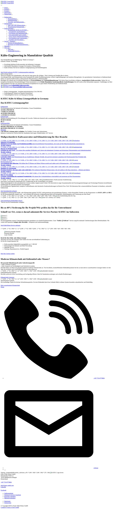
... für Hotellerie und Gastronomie (17, 38)
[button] (51, 468)
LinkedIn (3, 487)
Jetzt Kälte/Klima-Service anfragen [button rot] (10, 225)
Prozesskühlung (12, 19)
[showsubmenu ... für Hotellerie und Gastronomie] (27, 38)
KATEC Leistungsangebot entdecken (23, 72)
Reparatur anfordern (10, 496)
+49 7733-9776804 (6, 482)
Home (6, 7)
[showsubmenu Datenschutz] (12, 14)
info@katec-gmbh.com (7, 485)
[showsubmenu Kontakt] (9, 11)
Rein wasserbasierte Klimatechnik (10, 285)
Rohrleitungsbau (12, 20)
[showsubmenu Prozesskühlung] (17, 19)
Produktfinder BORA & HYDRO (17, 30)
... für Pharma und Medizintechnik (17, 33)
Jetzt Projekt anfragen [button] (7, 72)
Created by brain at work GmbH (10, 507)
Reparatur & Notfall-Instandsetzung (18, 44)
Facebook (3, 490)
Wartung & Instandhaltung (15, 43)
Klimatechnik (8, 23)
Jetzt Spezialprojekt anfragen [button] (9, 191)
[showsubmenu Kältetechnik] (12, 17)
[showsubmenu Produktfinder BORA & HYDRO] (27, 30)
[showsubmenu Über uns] (10, 48)
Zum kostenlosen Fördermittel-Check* (12, 200)
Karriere (6, 9)
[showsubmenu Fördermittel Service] (20, 51)
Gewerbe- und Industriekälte (16, 22)
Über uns (6, 48)
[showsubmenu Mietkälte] (10, 46)
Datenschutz (7, 14)
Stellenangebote (8, 493)
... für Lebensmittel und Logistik (17, 35)
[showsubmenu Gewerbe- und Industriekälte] (24, 22)
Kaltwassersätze (8, 28)
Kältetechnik (7, 17)
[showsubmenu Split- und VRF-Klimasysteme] (25, 25)
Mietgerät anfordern (9, 498)
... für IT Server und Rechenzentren (18, 36)
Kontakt (6, 11)
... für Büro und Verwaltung (15, 39)
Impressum (7, 12)
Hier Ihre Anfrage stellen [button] (8, 253)
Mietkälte (7, 46)
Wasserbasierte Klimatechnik (16, 27)
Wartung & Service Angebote (12, 495)
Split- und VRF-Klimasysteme (16, 25)
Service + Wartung (9, 41)
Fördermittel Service (13, 51)
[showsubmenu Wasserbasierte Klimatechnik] (24, 27)
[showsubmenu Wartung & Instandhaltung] (23, 43)
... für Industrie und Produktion (16, 31)
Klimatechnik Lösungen (7, 277)
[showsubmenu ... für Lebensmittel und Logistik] (26, 35)
